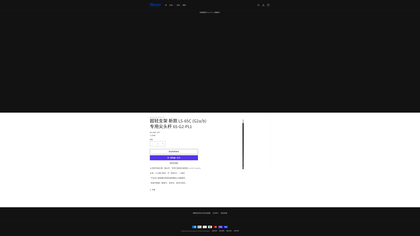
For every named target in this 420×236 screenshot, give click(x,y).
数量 (151, 139)
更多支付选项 (174, 163)
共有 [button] (153, 190)
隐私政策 (224, 213)
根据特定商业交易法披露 (201, 213)
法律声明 (236, 231)
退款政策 (214, 231)
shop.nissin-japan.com (192, 231)
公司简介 (215, 213)
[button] (171, 5)
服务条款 (229, 231)
